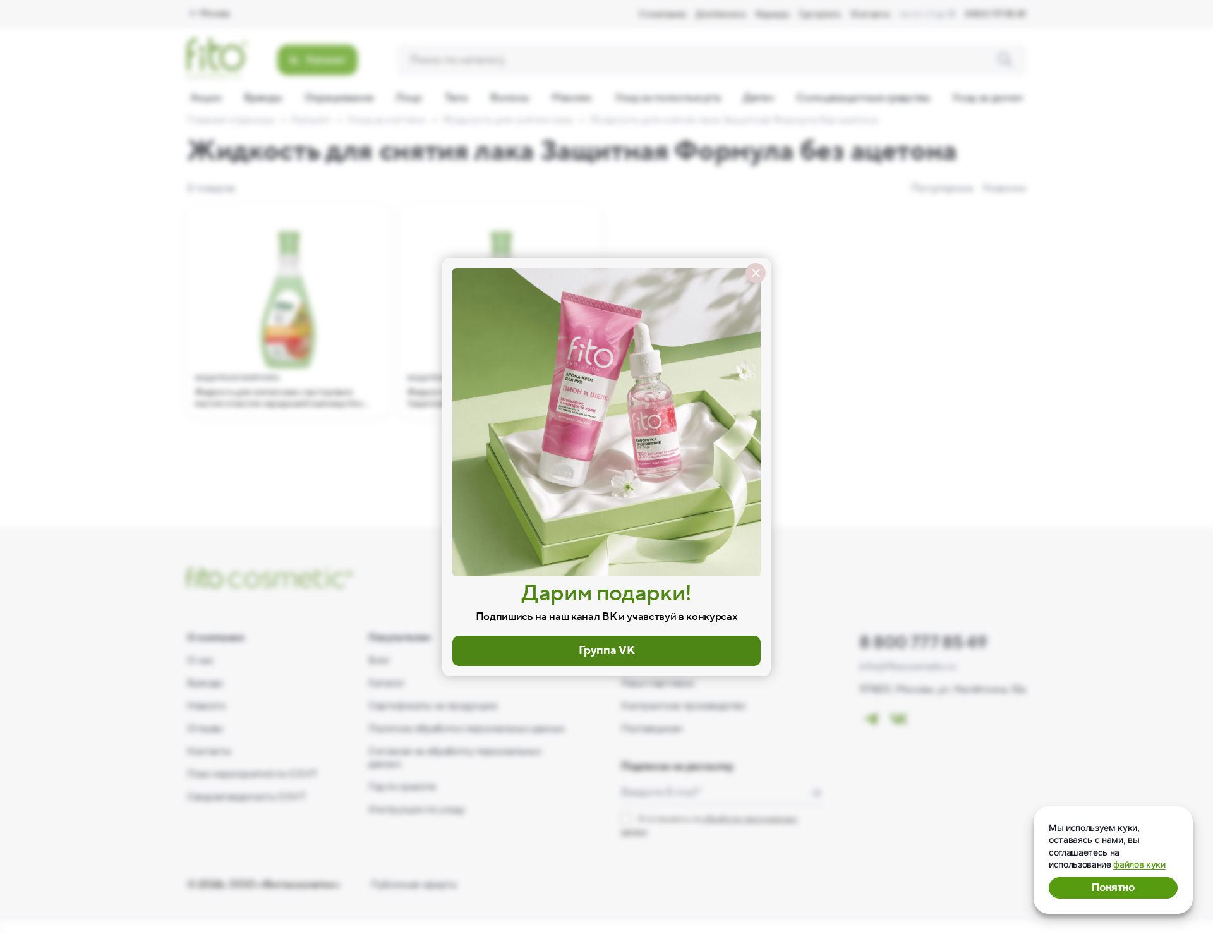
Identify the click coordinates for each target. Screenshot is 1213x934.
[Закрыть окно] (755, 273)
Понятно (1113, 888)
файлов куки (1139, 864)
